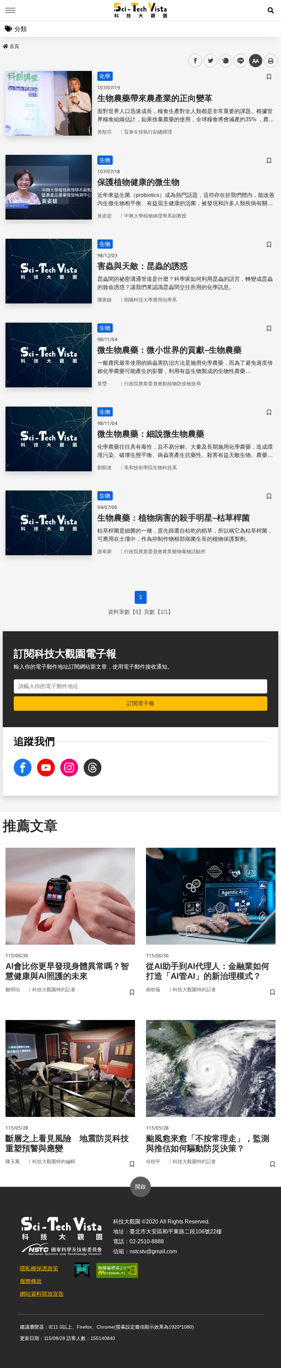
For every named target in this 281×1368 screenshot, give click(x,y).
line (238, 61)
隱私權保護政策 (39, 1268)
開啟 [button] (140, 1187)
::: (5, 45)
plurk (225, 61)
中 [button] (255, 61)
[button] (270, 10)
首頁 (14, 46)
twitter (210, 61)
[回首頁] (140, 10)
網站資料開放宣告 (42, 1294)
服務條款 (31, 1281)
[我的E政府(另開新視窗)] (82, 1270)
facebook (195, 61)
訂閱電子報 (140, 703)
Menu (10, 10)
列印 (271, 60)
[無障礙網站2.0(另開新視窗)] (117, 1270)
